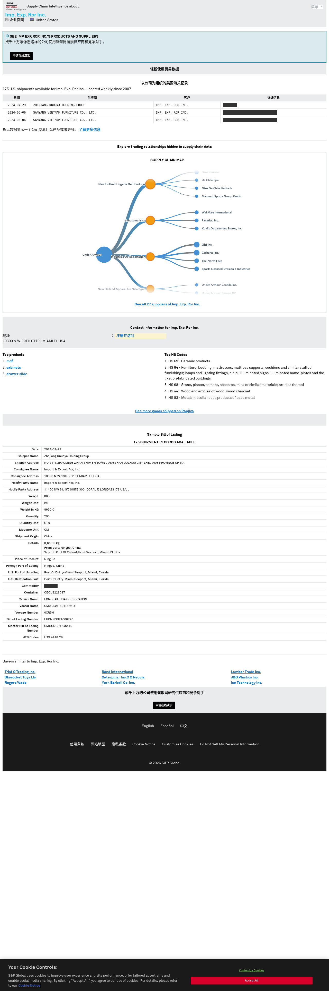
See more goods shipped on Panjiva (164, 411)
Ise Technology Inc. (246, 683)
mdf (9, 361)
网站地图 (98, 744)
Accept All (251, 980)
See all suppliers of (167, 304)
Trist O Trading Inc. (20, 672)
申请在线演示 (21, 55)
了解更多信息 (89, 130)
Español (167, 726)
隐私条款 (119, 744)
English (148, 726)
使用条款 (77, 744)
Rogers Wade (15, 683)
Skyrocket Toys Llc (20, 677)
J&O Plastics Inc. (245, 677)
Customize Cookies (178, 744)
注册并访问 (125, 336)
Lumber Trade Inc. (246, 672)
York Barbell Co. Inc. (118, 683)
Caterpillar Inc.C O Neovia (123, 677)
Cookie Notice (144, 744)
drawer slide (16, 374)
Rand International (117, 672)
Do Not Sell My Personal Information (229, 744)
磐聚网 (15, 6)
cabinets (13, 367)
